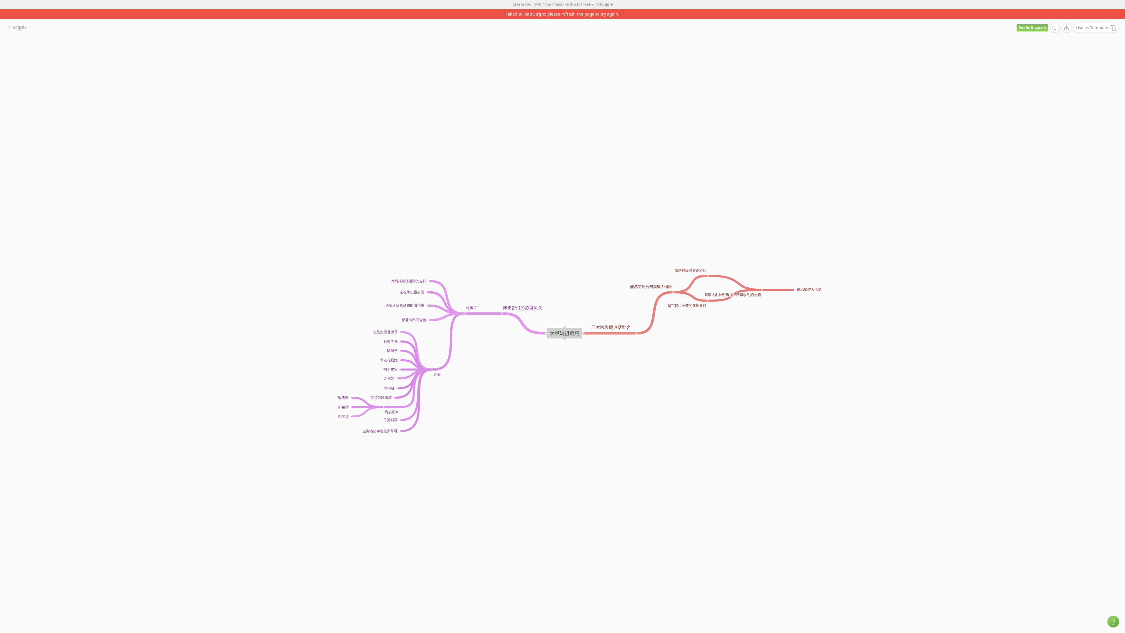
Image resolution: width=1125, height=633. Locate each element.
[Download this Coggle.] (1066, 18)
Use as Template (1092, 18)
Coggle (606, 4)
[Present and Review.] (1055, 18)
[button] (1113, 621)
